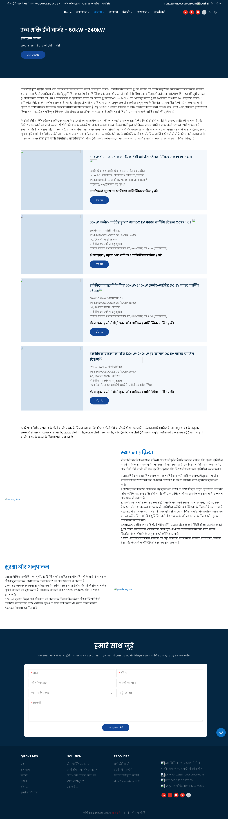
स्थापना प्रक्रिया (137, 452)
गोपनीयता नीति (136, 813)
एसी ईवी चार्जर (122, 764)
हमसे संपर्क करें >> (210, 3)
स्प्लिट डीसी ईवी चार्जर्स (126, 775)
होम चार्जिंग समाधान (78, 764)
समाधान (25, 770)
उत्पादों (34, 45)
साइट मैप (117, 813)
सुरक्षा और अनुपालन (27, 567)
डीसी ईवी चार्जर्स (51, 45)
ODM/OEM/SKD (76, 781)
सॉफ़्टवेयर (72, 787)
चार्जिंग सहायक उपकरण (127, 781)
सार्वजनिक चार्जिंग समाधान (82, 770)
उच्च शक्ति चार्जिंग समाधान (81, 775)
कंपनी (24, 781)
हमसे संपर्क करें (29, 792)
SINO (23, 45)
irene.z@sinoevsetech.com (180, 3)
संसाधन (25, 787)
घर (22, 764)
